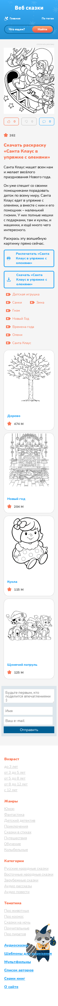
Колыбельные (16, 849)
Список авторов (19, 970)
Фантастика (14, 814)
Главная (15, 18)
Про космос (14, 916)
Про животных (16, 910)
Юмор (9, 808)
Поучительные (16, 928)
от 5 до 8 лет (15, 778)
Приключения (16, 826)
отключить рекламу (45, 44)
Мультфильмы (17, 961)
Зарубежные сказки (21, 880)
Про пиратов (15, 934)
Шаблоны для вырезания (28, 953)
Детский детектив (19, 820)
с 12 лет (10, 790)
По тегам (48, 18)
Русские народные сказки (26, 868)
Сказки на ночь (17, 922)
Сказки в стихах (17, 832)
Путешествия (15, 838)
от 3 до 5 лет (15, 772)
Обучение (12, 843)
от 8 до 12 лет (16, 784)
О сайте (11, 986)
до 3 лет (11, 766)
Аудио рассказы (18, 886)
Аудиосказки (16, 945)
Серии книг (14, 978)
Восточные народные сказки (28, 874)
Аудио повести (17, 891)
